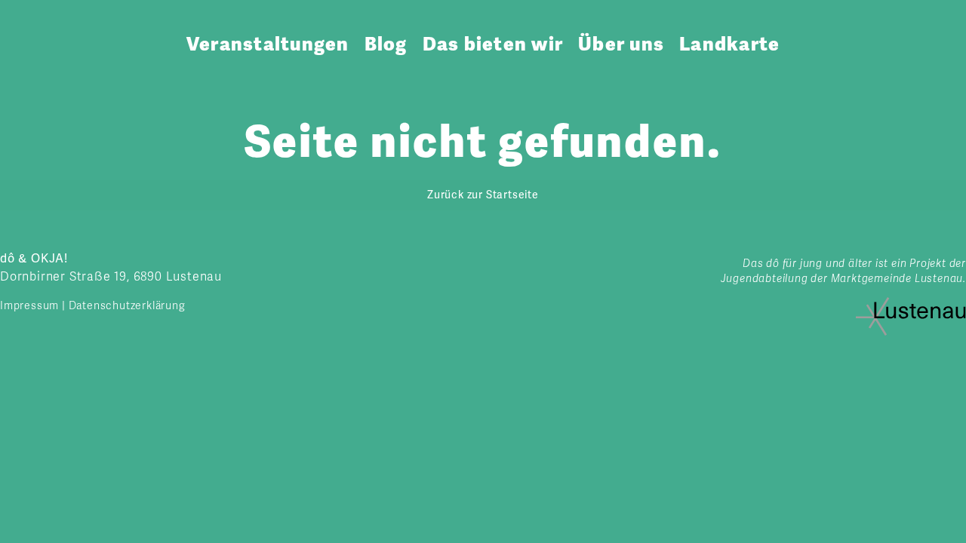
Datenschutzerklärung (127, 305)
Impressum (29, 305)
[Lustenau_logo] (911, 303)
